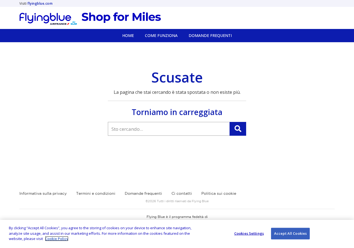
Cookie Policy (56, 238)
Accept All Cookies (290, 233)
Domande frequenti (143, 193)
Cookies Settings (249, 233)
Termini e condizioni (95, 193)
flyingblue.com (40, 3)
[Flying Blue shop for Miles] (90, 18)
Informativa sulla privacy (43, 193)
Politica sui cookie (218, 193)
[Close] (345, 233)
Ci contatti (181, 193)
